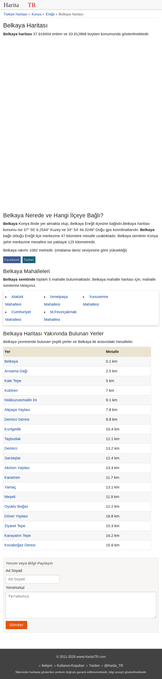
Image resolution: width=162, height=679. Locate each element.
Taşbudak (12, 439)
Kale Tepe (12, 381)
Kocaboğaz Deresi (19, 545)
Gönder (16, 625)
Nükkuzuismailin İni (20, 400)
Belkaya (11, 361)
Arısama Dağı (16, 371)
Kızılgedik (12, 429)
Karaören (12, 477)
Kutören (11, 390)
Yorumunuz (15, 587)
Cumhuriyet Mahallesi (18, 316)
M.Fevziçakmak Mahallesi (60, 316)
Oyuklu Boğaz (16, 506)
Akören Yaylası (17, 468)
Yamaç (10, 487)
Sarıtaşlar (12, 458)
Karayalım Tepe (17, 535)
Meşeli (9, 497)
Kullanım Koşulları (70, 665)
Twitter (29, 259)
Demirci (10, 448)
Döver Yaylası (16, 516)
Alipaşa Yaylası (17, 410)
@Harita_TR (113, 665)
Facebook (11, 259)
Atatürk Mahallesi (14, 300)
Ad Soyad (14, 571)
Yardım (94, 665)
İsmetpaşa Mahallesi (56, 300)
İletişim (47, 665)
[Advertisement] (81, 178)
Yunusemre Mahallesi (95, 300)
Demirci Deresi (16, 419)
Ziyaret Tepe (14, 526)
